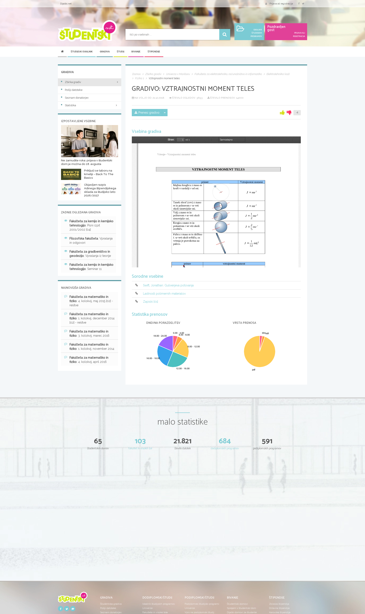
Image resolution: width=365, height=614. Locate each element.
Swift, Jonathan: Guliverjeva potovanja (168, 285)
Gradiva (105, 52)
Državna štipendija (279, 608)
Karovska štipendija (279, 612)
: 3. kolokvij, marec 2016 (89, 333)
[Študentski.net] (87, 31)
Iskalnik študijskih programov (158, 603)
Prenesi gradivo (148, 112)
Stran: (171, 139)
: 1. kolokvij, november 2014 (91, 346)
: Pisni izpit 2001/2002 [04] (91, 225)
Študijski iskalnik (82, 52)
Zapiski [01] (150, 301)
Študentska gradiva (111, 603)
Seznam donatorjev (77, 97)
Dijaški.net (66, 3)
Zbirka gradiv (73, 82)
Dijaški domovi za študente (242, 612)
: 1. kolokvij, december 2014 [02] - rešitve (91, 318)
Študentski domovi (237, 603)
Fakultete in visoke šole (155, 612)
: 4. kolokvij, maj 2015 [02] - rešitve (91, 301)
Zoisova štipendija (279, 603)
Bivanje (135, 52)
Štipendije (154, 52)
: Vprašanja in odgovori (91, 240)
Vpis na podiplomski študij (199, 612)
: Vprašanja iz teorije (90, 253)
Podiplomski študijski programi (202, 603)
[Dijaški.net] (72, 598)
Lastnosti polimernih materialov (164, 293)
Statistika (70, 105)
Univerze (147, 608)
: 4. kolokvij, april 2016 (88, 359)
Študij (120, 52)
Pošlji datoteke (73, 89)
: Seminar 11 (91, 267)
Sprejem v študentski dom (241, 608)
